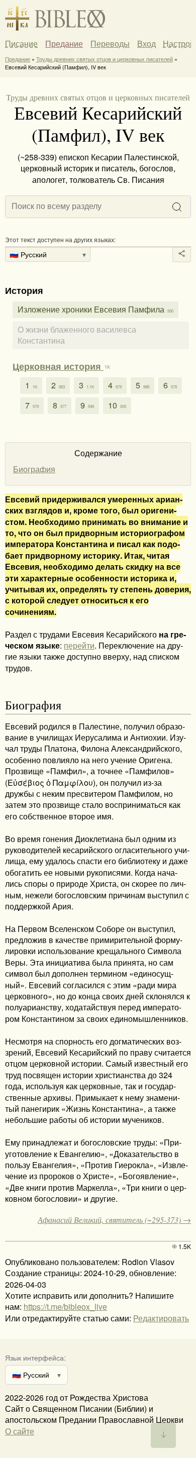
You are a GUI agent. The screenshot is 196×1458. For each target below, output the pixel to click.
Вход (146, 43)
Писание (21, 43)
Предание (64, 43)
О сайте (19, 1431)
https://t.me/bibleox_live (65, 1306)
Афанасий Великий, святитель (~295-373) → (114, 1219)
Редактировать (161, 1318)
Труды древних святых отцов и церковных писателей (104, 59)
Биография (34, 469)
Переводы (110, 43)
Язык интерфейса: (35, 1357)
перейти (79, 645)
